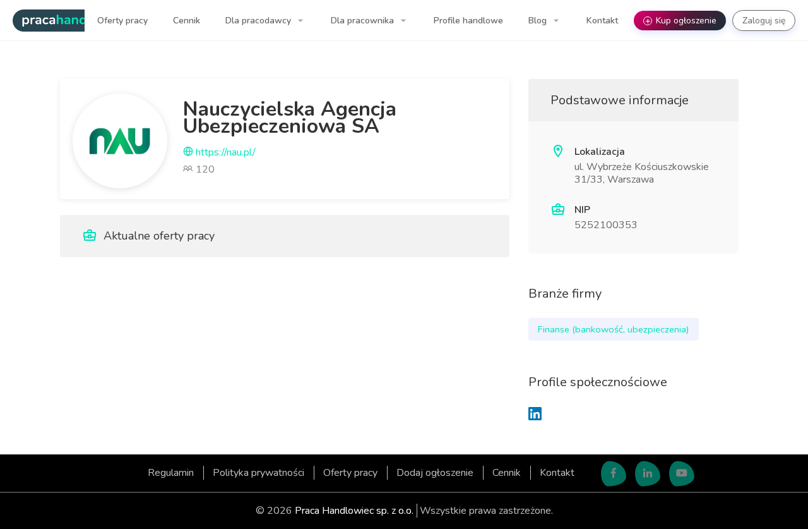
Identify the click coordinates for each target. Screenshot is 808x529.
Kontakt (602, 21)
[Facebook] (613, 474)
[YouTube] (681, 474)
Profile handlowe (468, 21)
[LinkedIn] (535, 415)
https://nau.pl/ (224, 152)
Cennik (186, 21)
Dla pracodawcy (259, 21)
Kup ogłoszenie (681, 21)
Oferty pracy (122, 21)
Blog (538, 21)
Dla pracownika (363, 21)
